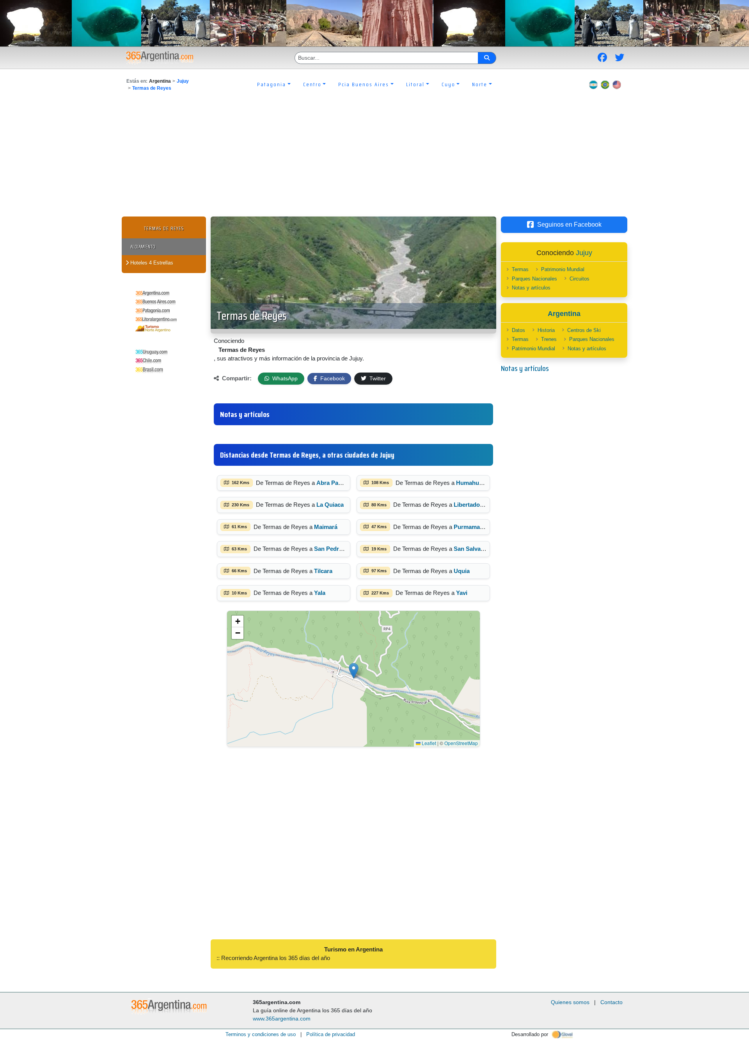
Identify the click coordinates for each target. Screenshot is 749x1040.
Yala (319, 592)
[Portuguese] (605, 84)
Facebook (332, 378)
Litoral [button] (415, 84)
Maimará (325, 527)
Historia (546, 330)
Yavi (461, 592)
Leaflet (428, 743)
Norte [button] (479, 84)
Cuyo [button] (448, 84)
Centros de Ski (584, 330)
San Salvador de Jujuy (484, 548)
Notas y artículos (531, 288)
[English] (616, 84)
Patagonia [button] (271, 84)
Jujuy (183, 81)
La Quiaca (330, 504)
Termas (520, 269)
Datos (518, 330)
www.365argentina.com (282, 1018)
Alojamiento (142, 247)
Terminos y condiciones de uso (260, 1034)
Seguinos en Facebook (569, 224)
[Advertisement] (374, 158)
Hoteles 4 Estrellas (151, 263)
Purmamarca (471, 527)
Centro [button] (312, 84)
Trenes (549, 339)
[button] (354, 671)
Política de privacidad (330, 1034)
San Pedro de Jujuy (340, 548)
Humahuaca (472, 482)
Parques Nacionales (534, 279)
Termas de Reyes (151, 88)
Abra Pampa (333, 482)
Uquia (462, 571)
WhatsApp (284, 378)
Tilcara (323, 571)
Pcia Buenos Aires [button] (363, 84)
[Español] (593, 84)
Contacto (611, 1002)
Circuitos (579, 279)
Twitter (377, 378)
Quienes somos (570, 1002)
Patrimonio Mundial (562, 269)
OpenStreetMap (461, 743)
